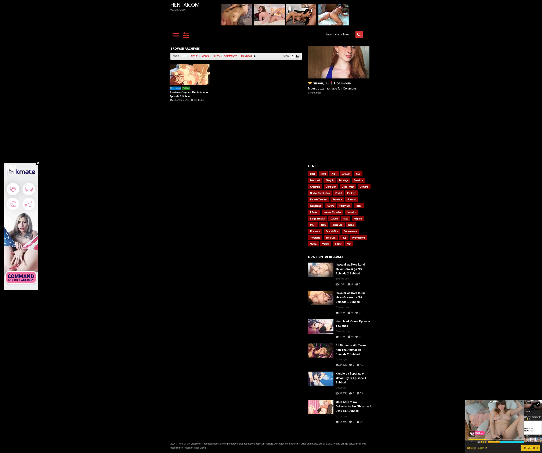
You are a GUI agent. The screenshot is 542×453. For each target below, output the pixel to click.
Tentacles (315, 237)
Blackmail (315, 180)
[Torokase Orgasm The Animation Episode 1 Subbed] (189, 74)
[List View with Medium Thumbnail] (297, 56)
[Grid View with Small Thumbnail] (293, 56)
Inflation (314, 212)
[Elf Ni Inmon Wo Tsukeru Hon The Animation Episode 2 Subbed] (321, 350)
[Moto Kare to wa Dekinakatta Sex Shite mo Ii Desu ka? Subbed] (321, 407)
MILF (312, 225)
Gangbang (315, 205)
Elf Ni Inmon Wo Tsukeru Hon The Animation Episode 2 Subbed (352, 350)
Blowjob (329, 180)
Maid (345, 218)
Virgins (325, 244)
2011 (312, 174)
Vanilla (313, 244)
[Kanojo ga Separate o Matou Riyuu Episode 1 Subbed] (321, 378)
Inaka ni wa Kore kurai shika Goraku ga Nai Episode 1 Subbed (350, 297)
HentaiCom (184, 4)
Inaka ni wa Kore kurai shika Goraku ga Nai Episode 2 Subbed (350, 269)
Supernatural (350, 231)
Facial (338, 193)
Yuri (349, 244)
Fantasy (351, 193)
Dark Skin (331, 186)
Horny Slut (344, 205)
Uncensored (358, 237)
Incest (359, 205)
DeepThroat (348, 186)
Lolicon (334, 218)
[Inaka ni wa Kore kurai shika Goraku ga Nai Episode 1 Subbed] (321, 298)
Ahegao (346, 174)
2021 (334, 174)
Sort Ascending (254, 56)
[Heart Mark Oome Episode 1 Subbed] (321, 326)
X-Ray (338, 244)
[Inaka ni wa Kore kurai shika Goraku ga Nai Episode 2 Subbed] (321, 269)
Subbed (186, 88)
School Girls (332, 231)
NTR (323, 225)
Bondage (343, 180)
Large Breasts (317, 218)
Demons (364, 186)
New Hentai (175, 88)
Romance (315, 231)
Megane (358, 218)
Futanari (351, 199)
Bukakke (358, 180)
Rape (351, 225)
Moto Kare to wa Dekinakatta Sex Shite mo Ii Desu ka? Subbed (354, 406)
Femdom (337, 199)
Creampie (315, 186)
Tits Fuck (331, 237)
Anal (358, 174)
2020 (323, 174)
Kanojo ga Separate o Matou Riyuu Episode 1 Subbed (351, 378)
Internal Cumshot (332, 212)
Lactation (351, 212)
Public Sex (337, 225)
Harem (330, 205)
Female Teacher (318, 199)
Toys (343, 237)
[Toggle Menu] (176, 35)
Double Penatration (320, 193)
